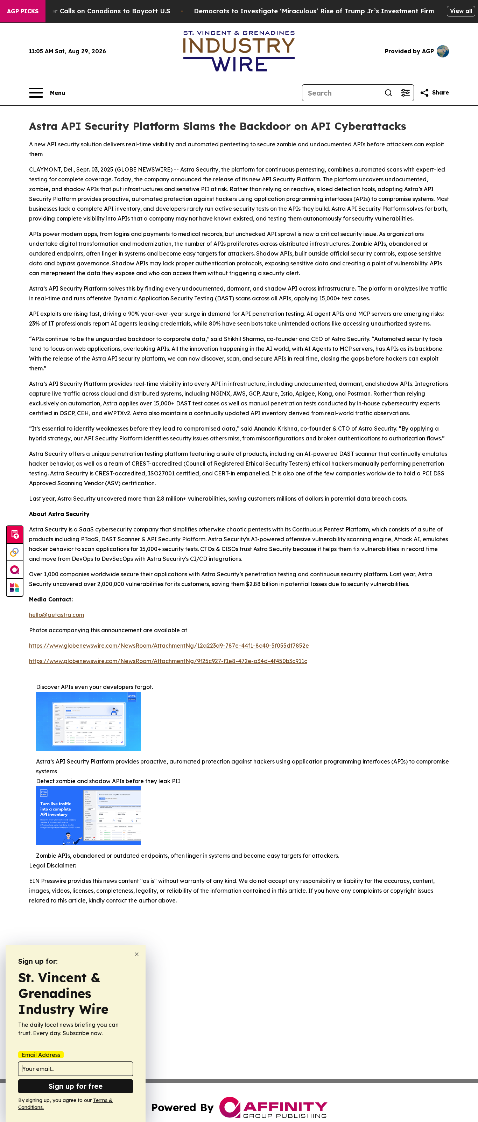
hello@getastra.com (56, 614)
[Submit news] (15, 535)
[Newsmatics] (15, 587)
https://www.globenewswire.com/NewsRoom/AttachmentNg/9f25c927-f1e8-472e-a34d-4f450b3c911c (168, 660)
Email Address (41, 1054)
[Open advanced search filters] (405, 93)
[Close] (136, 954)
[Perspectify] (15, 552)
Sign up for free (76, 1086)
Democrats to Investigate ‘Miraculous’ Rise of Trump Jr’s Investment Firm (314, 11)
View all (461, 10)
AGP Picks (22, 11)
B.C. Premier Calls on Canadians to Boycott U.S (94, 11)
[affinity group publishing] (15, 570)
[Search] (388, 93)
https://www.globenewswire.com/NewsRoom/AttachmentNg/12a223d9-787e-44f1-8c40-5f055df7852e (169, 645)
